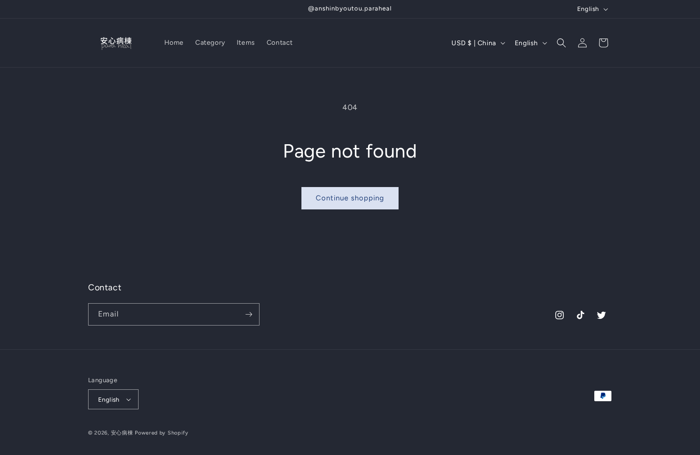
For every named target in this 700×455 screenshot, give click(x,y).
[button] (561, 42)
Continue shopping (350, 198)
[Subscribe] (248, 314)
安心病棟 (122, 433)
